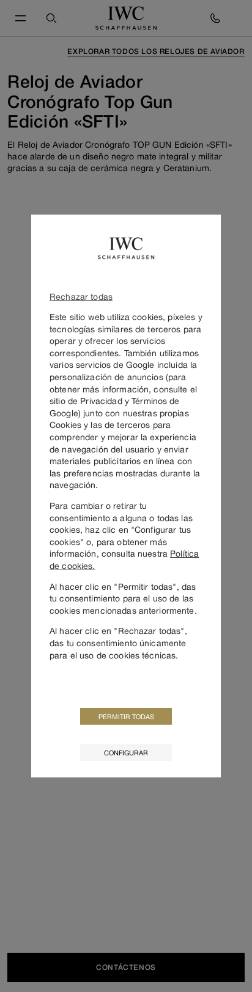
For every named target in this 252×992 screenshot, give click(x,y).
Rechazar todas (81, 296)
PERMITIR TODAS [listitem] (126, 716)
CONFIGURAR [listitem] (126, 753)
